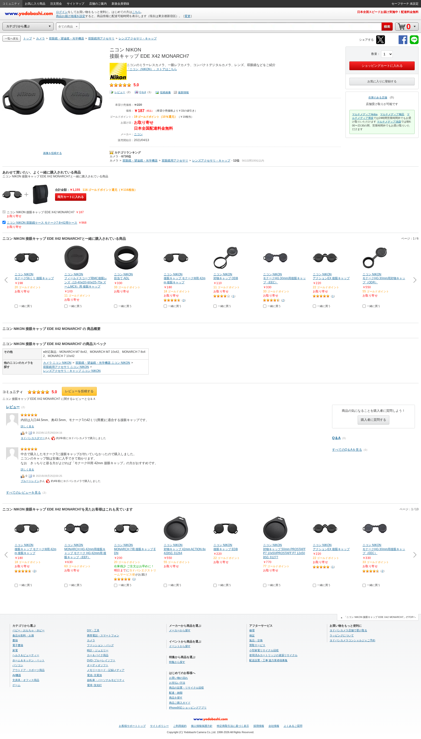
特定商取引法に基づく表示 (233, 725)
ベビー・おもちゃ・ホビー (28, 630)
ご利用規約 (180, 725)
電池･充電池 (94, 675)
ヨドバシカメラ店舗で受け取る (348, 630)
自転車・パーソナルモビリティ (105, 680)
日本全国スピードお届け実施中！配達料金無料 (388, 12)
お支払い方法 (177, 682)
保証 (252, 635)
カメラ (114, 156)
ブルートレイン (30, 481)
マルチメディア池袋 (389, 121)
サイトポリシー (159, 725)
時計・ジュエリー (97, 650)
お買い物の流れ (178, 677)
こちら (136, 12)
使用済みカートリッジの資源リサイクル (273, 655)
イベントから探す (180, 646)
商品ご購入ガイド (180, 702)
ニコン (138, 134)
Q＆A (142, 92)
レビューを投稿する (79, 391)
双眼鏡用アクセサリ (175, 160)
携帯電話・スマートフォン (103, 635)
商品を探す (175, 697)
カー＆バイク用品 (97, 655)
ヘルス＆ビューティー (25, 655)
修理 (252, 630)
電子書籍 (17, 645)
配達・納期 (175, 692)
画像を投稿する (52, 153)
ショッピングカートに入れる (382, 65)
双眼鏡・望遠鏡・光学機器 (140, 160)
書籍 (15, 640)
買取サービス (257, 645)
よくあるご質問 (293, 725)
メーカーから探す (180, 630)
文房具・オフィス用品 (25, 680)
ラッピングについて (342, 635)
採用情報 (258, 725)
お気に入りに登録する (382, 81)
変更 (188, 16)
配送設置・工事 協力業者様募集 (268, 660)
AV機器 (16, 675)
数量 (374, 54)
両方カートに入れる (70, 197)
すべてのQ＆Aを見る (347, 449)
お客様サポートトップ (132, 725)
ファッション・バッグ (100, 645)
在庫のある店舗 (377, 97)
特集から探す (177, 662)
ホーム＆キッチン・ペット (28, 660)
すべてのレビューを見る (23, 492)
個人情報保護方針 (201, 725)
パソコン (17, 665)
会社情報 (273, 725)
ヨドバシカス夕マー (33, 438)
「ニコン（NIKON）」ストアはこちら (152, 69)
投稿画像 (165, 92)
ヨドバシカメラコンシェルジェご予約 (352, 640)
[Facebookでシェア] (403, 43)
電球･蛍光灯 (94, 685)
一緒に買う (25, 306)
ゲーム (16, 685)
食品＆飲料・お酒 (23, 635)
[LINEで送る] (414, 43)
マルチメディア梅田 (392, 114)
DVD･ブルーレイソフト (101, 660)
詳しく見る (27, 426)
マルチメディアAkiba (364, 114)
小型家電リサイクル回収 (264, 650)
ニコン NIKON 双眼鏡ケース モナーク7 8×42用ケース (42, 222)
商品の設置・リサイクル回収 (186, 687)
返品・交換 (256, 640)
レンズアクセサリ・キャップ (211, 160)
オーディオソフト (97, 665)
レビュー (120, 92)
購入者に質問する (373, 420)
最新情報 (183, 92)
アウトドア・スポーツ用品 (28, 670)
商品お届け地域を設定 (70, 16)
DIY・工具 (93, 630)
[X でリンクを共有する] (380, 43)
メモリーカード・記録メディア (105, 670)
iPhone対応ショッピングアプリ (188, 707)
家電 (15, 650)
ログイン (62, 12)
